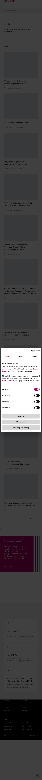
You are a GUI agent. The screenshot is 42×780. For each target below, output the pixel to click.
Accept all (21, 416)
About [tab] (34, 356)
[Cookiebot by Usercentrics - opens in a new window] (31, 351)
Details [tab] (21, 356)
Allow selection (21, 422)
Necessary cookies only (21, 427)
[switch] (37, 395)
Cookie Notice (7, 380)
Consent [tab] (7, 356)
